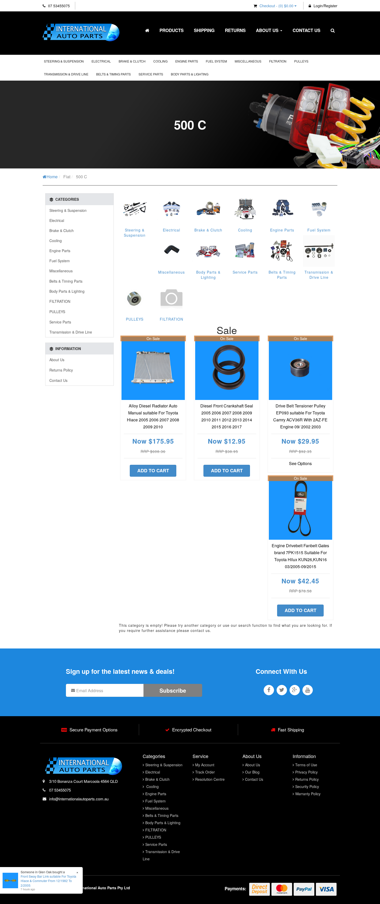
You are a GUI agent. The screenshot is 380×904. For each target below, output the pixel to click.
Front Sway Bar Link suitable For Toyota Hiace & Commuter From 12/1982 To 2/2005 (48, 880)
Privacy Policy (306, 772)
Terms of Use (306, 764)
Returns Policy (61, 370)
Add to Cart (153, 470)
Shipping (204, 30)
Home (52, 177)
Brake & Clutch (132, 61)
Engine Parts (186, 61)
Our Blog (252, 772)
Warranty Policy (308, 793)
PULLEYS (301, 61)
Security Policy (307, 786)
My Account (204, 764)
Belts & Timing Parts (113, 74)
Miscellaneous (248, 61)
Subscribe (172, 690)
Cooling (160, 61)
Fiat (66, 177)
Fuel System (216, 61)
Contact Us (306, 30)
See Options (300, 463)
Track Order (205, 772)
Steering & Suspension (64, 61)
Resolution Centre (210, 779)
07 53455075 (58, 5)
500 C (81, 177)
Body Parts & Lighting (189, 74)
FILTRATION (277, 61)
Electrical (101, 61)
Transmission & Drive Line (66, 74)
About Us (268, 30)
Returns (235, 30)
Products (171, 30)
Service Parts (151, 74)
